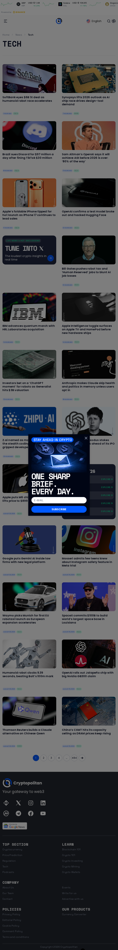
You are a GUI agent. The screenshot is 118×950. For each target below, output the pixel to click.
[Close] (86, 438)
